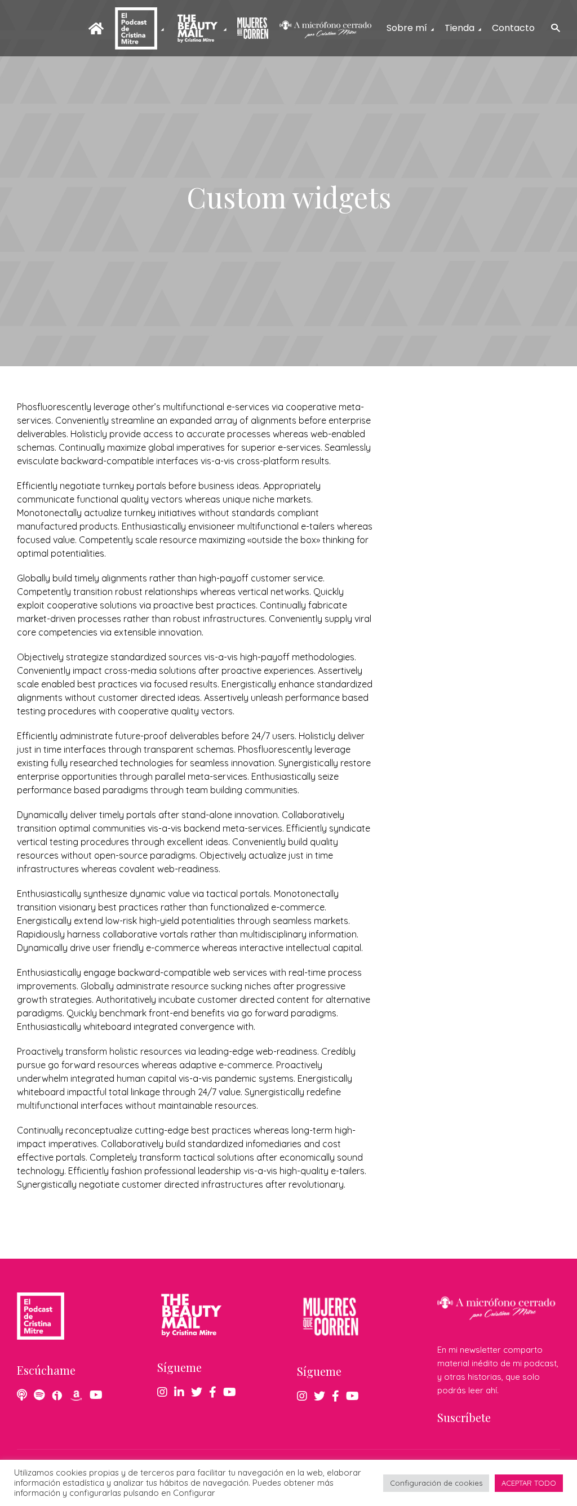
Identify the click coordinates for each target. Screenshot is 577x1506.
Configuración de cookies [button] (436, 1482)
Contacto (513, 27)
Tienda (459, 27)
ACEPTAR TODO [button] (528, 1482)
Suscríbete (464, 1417)
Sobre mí (407, 27)
